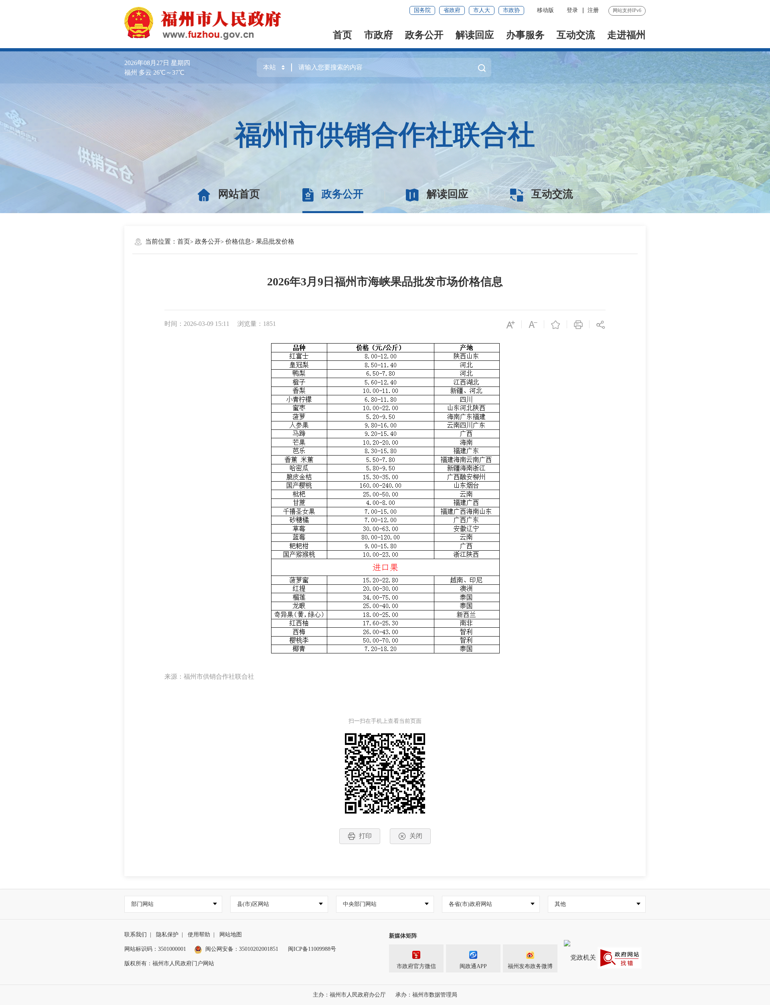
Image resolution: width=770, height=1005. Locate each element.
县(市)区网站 (253, 904)
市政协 (511, 10)
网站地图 (230, 935)
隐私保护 (167, 935)
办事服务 (525, 35)
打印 (365, 835)
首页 (342, 35)
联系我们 (135, 935)
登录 (572, 10)
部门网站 (142, 904)
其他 (560, 904)
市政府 (378, 35)
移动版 (545, 10)
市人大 (481, 10)
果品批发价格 (275, 241)
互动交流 (576, 35)
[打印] (578, 324)
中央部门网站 (360, 904)
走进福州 (626, 35)
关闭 (415, 835)
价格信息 (238, 241)
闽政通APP (473, 966)
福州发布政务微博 (530, 966)
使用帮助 (199, 935)
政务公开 (424, 35)
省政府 (452, 10)
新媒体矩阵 (403, 936)
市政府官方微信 (416, 966)
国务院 (422, 10)
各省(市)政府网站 (470, 904)
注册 (593, 10)
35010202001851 (258, 949)
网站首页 (239, 194)
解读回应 (475, 35)
